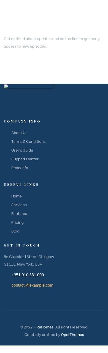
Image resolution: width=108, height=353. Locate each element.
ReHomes (45, 326)
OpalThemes (72, 334)
